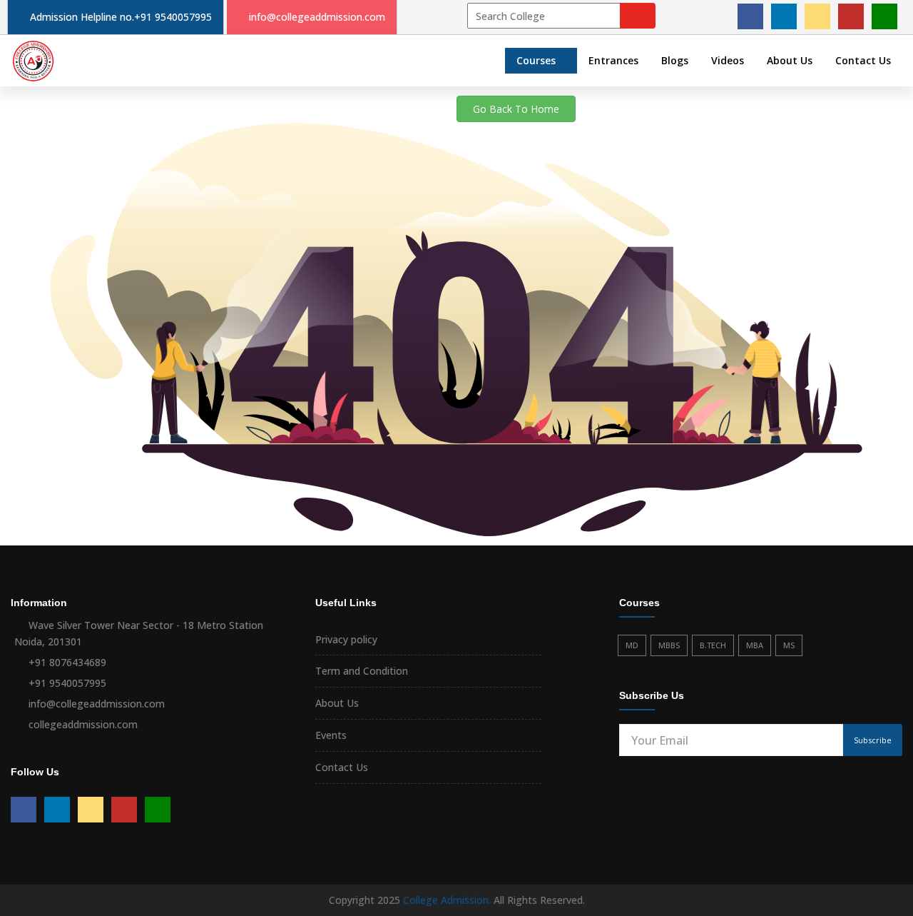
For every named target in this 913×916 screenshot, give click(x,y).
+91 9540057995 (173, 17)
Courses (536, 60)
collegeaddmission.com (83, 724)
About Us (789, 60)
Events (331, 735)
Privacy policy (346, 639)
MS (789, 645)
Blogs (674, 60)
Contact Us (863, 60)
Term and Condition (361, 671)
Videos (727, 60)
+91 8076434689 (67, 662)
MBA (754, 645)
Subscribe (873, 740)
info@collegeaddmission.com (317, 17)
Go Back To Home (516, 109)
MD (632, 645)
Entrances (613, 60)
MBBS (669, 645)
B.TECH (713, 645)
